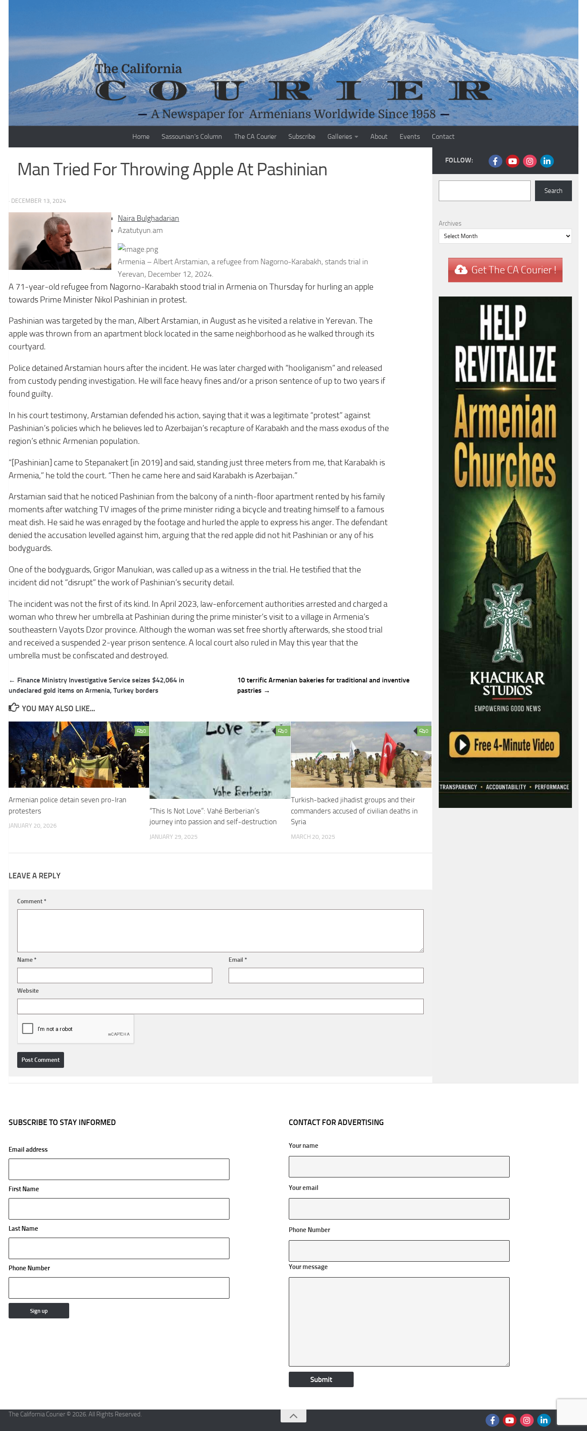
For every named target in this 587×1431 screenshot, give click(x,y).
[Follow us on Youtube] (513, 161)
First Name (24, 1189)
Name (27, 959)
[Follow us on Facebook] (495, 161)
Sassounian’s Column (192, 136)
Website (28, 990)
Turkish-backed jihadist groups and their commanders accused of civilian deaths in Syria (354, 810)
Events (410, 136)
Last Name (23, 1228)
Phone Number (29, 1268)
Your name (303, 1146)
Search (553, 191)
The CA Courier (255, 136)
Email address (28, 1149)
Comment (31, 901)
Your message (308, 1267)
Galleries (339, 136)
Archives (450, 223)
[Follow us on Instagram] (530, 161)
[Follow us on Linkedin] (547, 161)
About (379, 136)
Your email (303, 1188)
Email (238, 959)
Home (141, 136)
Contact (443, 136)
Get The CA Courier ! (513, 270)
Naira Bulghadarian (148, 218)
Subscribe (301, 136)
